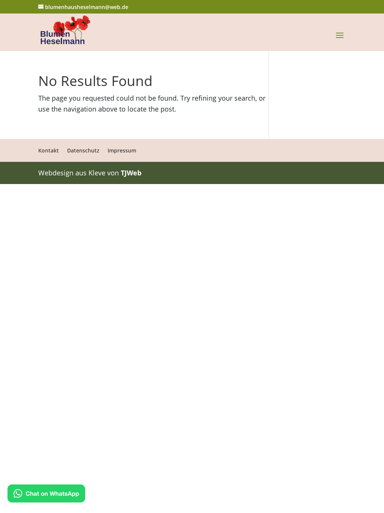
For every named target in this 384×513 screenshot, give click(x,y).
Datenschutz (83, 150)
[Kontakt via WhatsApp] (46, 494)
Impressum (122, 150)
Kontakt (48, 150)
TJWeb (131, 172)
